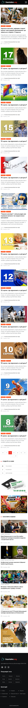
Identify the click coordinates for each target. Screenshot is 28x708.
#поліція (10, 682)
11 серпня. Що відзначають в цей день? (13, 327)
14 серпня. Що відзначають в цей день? (14, 177)
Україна (8, 26)
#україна (10, 679)
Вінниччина (5, 693)
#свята (3, 676)
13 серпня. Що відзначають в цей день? (14, 254)
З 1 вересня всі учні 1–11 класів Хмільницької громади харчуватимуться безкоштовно (13, 612)
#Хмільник (17, 679)
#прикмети (17, 682)
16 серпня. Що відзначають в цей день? (14, 105)
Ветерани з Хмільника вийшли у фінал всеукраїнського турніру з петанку (12, 587)
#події (3, 679)
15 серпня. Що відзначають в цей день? (14, 141)
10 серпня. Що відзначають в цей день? (14, 363)
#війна (3, 682)
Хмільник (7, 584)
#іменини (18, 676)
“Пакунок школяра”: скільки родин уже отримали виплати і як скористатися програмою (13, 216)
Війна (13, 560)
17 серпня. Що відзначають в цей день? (14, 68)
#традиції (10, 676)
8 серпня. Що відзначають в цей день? (13, 436)
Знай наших (7, 534)
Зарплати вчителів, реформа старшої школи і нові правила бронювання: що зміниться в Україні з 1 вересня (13, 30)
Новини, (3, 534)
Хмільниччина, (8, 560)
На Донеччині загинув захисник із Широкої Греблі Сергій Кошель (13, 563)
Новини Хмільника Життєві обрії (12, 41)
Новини (3, 26)
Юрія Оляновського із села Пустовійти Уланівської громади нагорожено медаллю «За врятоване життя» (13, 538)
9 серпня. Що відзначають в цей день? (13, 399)
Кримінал (4, 696)
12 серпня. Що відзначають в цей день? (14, 290)
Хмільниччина (14, 693)
